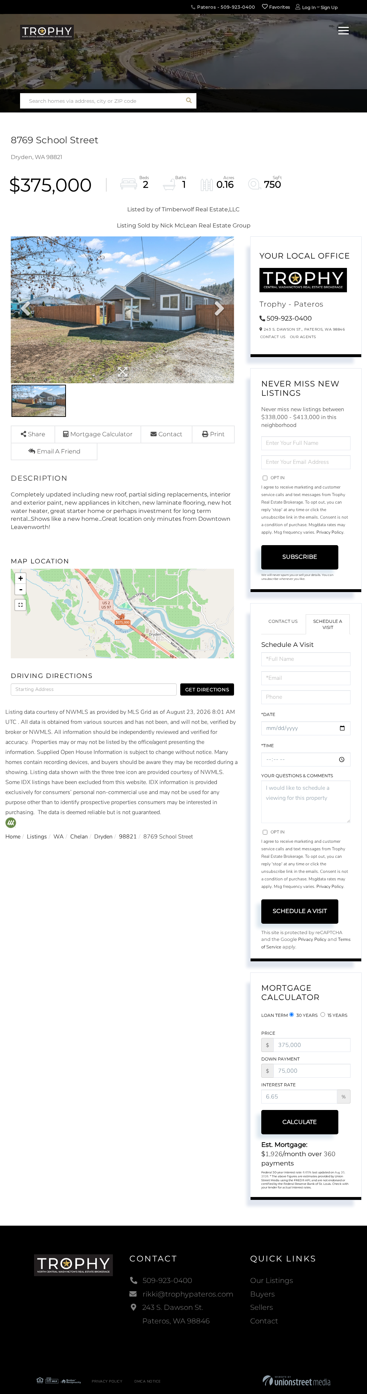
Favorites (279, 7)
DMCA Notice (147, 1381)
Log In (309, 7)
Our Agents (303, 337)
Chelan (79, 837)
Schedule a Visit (327, 624)
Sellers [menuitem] (261, 1307)
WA (58, 837)
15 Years (337, 1015)
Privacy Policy (329, 532)
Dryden (103, 837)
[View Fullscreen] (20, 605)
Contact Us (273, 337)
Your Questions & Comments (297, 775)
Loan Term (274, 1015)
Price (268, 1033)
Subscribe (299, 556)
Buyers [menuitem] (262, 1294)
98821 (128, 837)
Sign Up (329, 7)
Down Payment (280, 1059)
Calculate (299, 1122)
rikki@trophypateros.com (188, 1294)
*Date (268, 714)
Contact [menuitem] (264, 1321)
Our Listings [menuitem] (271, 1280)
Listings (37, 837)
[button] (188, 101)
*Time (267, 745)
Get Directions (207, 689)
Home (12, 837)
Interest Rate (278, 1084)
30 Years (306, 1015)
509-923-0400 (289, 318)
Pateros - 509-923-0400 (225, 7)
